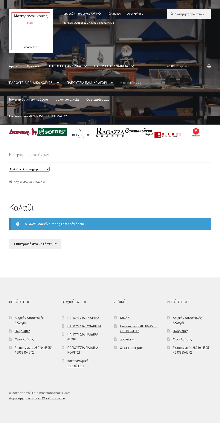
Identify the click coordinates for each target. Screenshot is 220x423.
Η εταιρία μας (130, 82)
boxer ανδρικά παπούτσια (28, 99)
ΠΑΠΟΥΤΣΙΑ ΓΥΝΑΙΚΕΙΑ (111, 66)
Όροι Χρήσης (135, 13)
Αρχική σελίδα (23, 182)
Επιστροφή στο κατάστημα (35, 244)
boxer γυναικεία (67, 99)
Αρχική (14, 66)
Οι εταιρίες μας (97, 99)
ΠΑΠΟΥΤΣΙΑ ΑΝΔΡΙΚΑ (65, 66)
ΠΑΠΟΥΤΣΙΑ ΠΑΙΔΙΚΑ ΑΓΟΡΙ (87, 82)
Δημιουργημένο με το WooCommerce (37, 398)
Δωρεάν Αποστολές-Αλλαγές (83, 13)
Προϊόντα (34, 66)
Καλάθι (125, 318)
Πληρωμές (114, 13)
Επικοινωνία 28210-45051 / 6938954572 (89, 23)
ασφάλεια (127, 339)
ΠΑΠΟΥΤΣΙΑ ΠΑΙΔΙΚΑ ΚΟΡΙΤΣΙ (31, 82)
